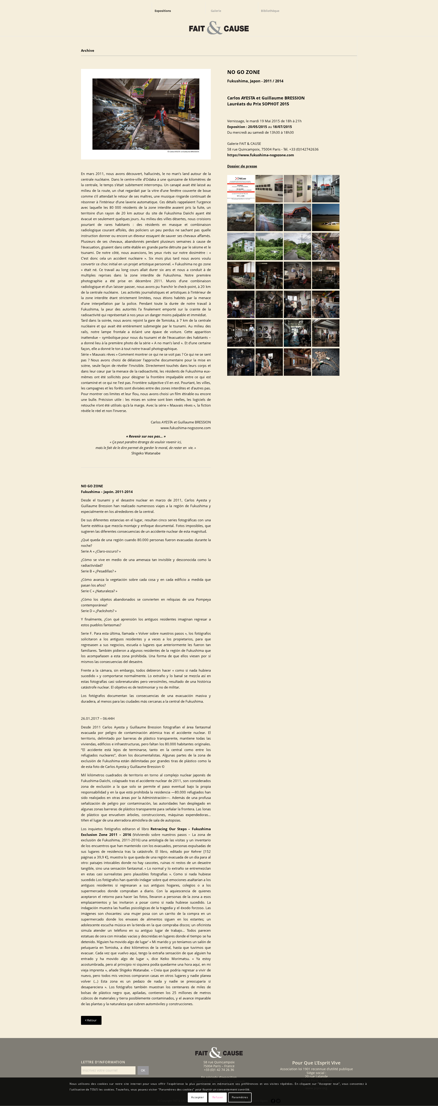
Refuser (217, 1097)
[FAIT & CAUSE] (219, 26)
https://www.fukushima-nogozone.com (260, 155)
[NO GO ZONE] (146, 114)
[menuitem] (165, 8)
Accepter (197, 1097)
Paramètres (240, 1097)
